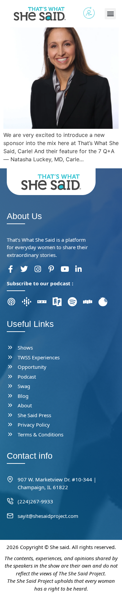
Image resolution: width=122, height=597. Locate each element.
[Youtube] (64, 269)
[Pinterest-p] (51, 269)
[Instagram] (37, 269)
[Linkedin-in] (78, 269)
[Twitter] (24, 269)
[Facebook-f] (10, 269)
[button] (110, 13)
